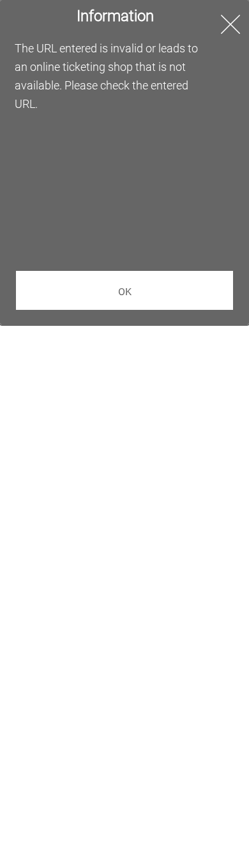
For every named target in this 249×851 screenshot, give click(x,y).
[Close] (230, 25)
